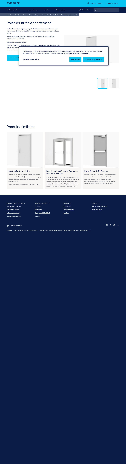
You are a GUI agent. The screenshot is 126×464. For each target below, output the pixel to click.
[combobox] (106, 10)
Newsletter (38, 209)
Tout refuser (75, 59)
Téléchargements (69, 209)
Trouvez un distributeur (14, 216)
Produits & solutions (13, 10)
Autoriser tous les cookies (94, 59)
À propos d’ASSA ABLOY (42, 213)
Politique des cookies (72, 53)
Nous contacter (61, 10)
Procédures (67, 206)
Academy (66, 213)
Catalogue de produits (14, 206)
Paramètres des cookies (31, 59)
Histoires (38, 206)
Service (47, 10)
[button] (21, 10)
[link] (10, 15)
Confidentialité (84, 53)
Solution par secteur (13, 213)
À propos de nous (32, 10)
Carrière (37, 216)
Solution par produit (13, 209)
